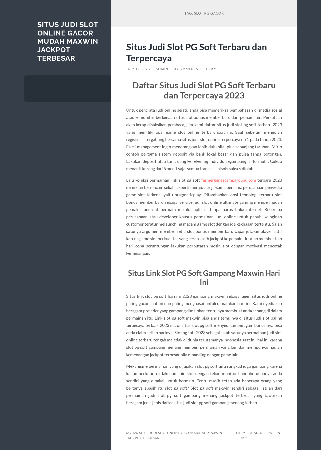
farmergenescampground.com (228, 180)
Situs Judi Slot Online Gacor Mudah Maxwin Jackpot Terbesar (67, 41)
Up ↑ (243, 438)
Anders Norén (267, 433)
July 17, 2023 (138, 69)
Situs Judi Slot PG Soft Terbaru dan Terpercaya (196, 52)
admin (162, 69)
